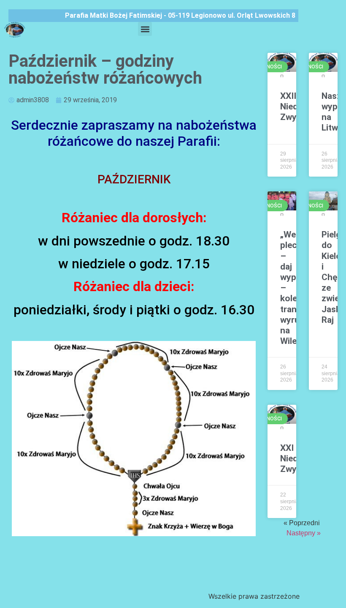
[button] (145, 29)
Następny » (304, 533)
